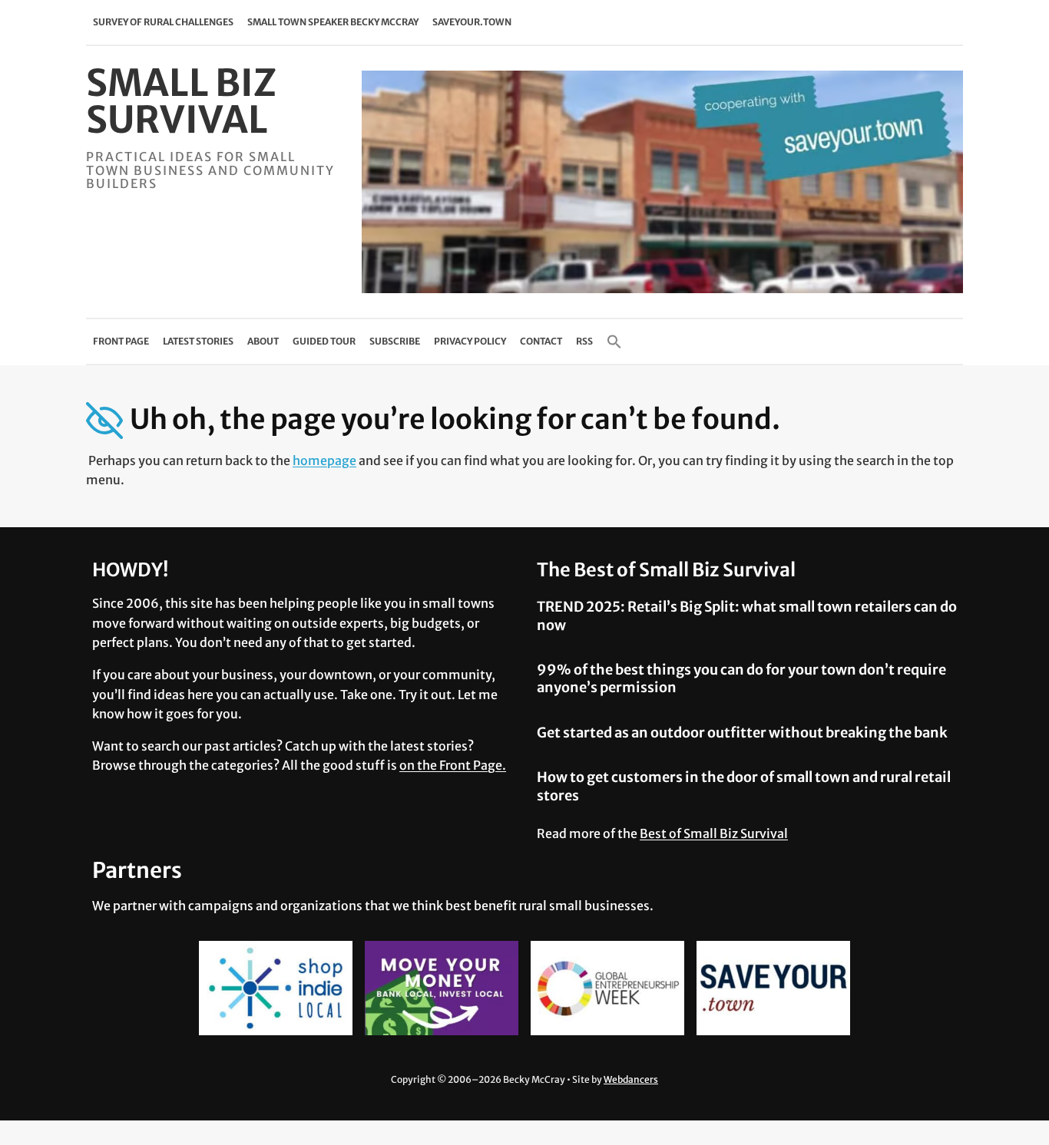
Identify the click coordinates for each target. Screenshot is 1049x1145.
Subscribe (394, 341)
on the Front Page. (452, 765)
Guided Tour (324, 341)
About (263, 341)
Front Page (121, 341)
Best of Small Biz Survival (714, 833)
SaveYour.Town (471, 22)
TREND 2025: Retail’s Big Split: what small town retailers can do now (747, 615)
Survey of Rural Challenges (163, 22)
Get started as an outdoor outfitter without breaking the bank (742, 732)
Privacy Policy (470, 341)
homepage (324, 460)
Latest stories (198, 341)
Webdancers (631, 1079)
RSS (584, 341)
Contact (541, 341)
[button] (614, 341)
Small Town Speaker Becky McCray (333, 22)
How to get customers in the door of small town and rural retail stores (744, 785)
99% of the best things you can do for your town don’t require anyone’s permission (741, 678)
